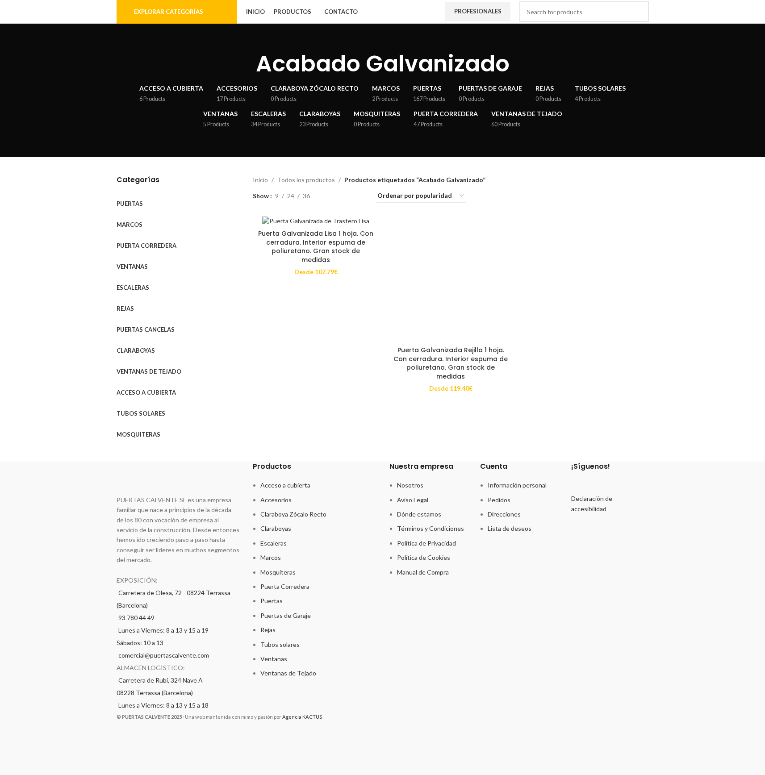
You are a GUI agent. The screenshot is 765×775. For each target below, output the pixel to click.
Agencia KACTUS (302, 717)
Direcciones (504, 514)
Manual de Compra (423, 572)
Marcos (270, 557)
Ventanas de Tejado (288, 673)
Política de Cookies (423, 557)
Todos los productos (306, 179)
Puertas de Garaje (285, 615)
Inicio (260, 179)
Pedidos (499, 500)
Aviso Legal (412, 500)
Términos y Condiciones (430, 528)
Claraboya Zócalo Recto (293, 514)
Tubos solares (280, 644)
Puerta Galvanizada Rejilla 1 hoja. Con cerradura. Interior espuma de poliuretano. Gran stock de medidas (450, 363)
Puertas (271, 600)
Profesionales (478, 11)
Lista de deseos (509, 528)
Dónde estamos (419, 514)
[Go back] (245, 64)
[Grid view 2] (330, 196)
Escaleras (273, 543)
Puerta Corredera (284, 586)
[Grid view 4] (359, 196)
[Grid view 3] (345, 196)
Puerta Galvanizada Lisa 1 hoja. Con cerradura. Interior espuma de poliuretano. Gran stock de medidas (315, 246)
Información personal (517, 485)
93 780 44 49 (136, 617)
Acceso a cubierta (285, 485)
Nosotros (410, 485)
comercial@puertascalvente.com (163, 655)
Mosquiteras (278, 572)
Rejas (268, 629)
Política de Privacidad (426, 543)
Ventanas (273, 658)
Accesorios (276, 500)
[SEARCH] (638, 11)
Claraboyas (275, 528)
